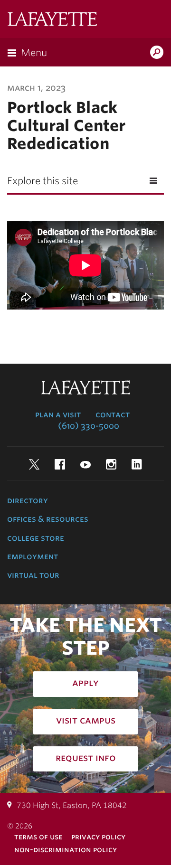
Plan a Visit (58, 414)
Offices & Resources (47, 519)
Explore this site (42, 181)
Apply (85, 682)
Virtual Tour (33, 575)
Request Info (86, 757)
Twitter (34, 464)
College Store (35, 538)
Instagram (111, 464)
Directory (27, 500)
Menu (34, 52)
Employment (32, 556)
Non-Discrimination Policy (65, 849)
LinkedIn (137, 464)
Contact (112, 414)
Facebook (60, 464)
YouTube (85, 464)
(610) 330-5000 (88, 426)
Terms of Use (38, 836)
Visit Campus (85, 720)
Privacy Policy (98, 836)
